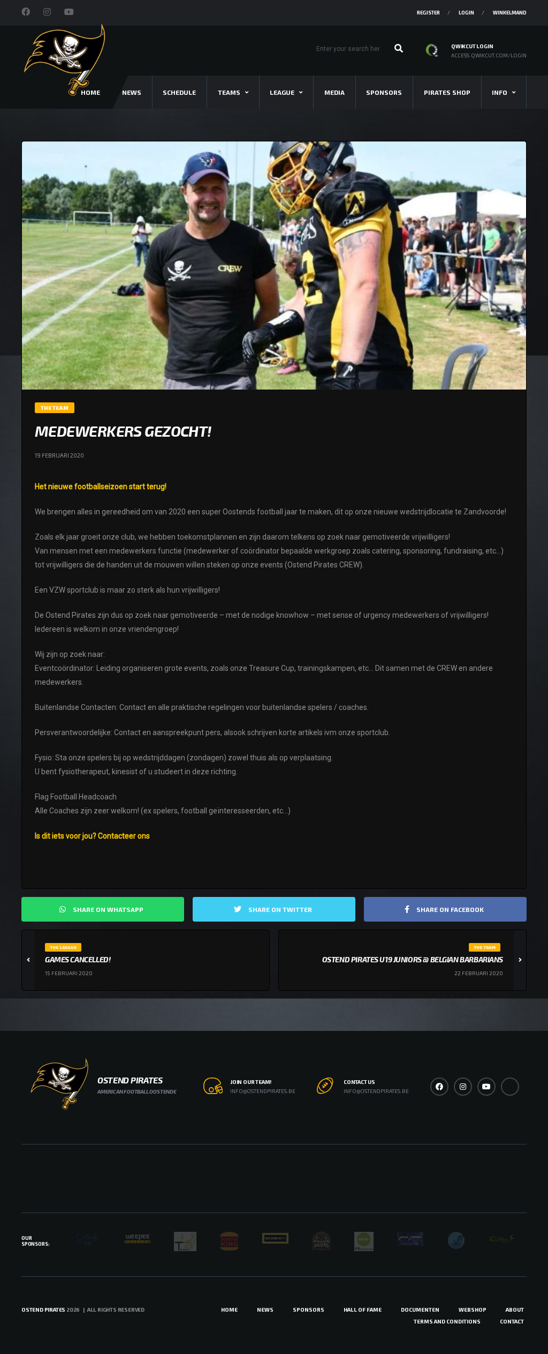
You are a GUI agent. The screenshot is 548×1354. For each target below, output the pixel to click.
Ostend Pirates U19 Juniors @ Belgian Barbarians (412, 959)
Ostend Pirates (43, 1309)
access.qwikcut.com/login (489, 55)
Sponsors (384, 92)
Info (499, 92)
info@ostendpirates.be (262, 1091)
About (515, 1309)
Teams (229, 92)
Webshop (472, 1309)
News (131, 92)
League (282, 92)
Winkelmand (510, 13)
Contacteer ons (124, 836)
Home (229, 1309)
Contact (512, 1321)
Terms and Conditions (447, 1321)
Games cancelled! (77, 959)
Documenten (420, 1309)
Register (428, 13)
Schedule (179, 92)
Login (466, 13)
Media (334, 92)
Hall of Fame (363, 1309)
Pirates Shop (447, 92)
